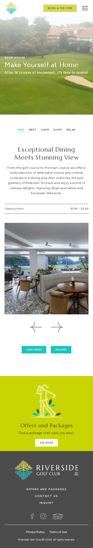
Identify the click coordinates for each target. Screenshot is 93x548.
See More (46, 442)
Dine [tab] (20, 129)
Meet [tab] (33, 129)
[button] (36, 327)
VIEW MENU (34, 349)
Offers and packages (46, 489)
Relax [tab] (71, 129)
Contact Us (46, 496)
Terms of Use (58, 532)
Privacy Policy (35, 532)
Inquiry (47, 502)
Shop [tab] (57, 129)
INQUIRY (61, 349)
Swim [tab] (45, 129)
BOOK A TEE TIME (60, 8)
